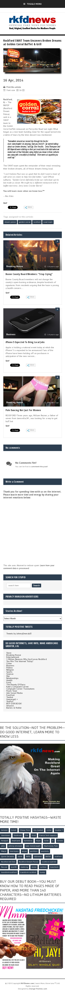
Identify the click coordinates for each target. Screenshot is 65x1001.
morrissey (14, 851)
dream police (10, 222)
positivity (45, 851)
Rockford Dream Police (28, 862)
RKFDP (48, 856)
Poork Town (11, 691)
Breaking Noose (14, 266)
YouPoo (9, 701)
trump (42, 872)
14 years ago (53, 266)
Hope (38, 840)
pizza (24, 851)
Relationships (12, 678)
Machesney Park (51, 846)
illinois (60, 840)
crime (49, 830)
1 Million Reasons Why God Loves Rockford (26, 659)
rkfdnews (38, 856)
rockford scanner (49, 862)
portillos (33, 851)
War (8, 676)
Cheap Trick (25, 830)
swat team (47, 222)
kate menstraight (33, 846)
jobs (3, 846)
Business (11, 334)
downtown (5, 835)
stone (34, 867)
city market (38, 830)
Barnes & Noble (14, 707)
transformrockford (9, 872)
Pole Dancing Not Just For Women (23, 410)
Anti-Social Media (14, 693)
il (52, 840)
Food (8, 682)
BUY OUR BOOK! (14, 703)
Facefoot (10, 695)
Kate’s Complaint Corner (17, 686)
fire (26, 835)
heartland (16, 840)
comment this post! (39, 466)
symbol (43, 867)
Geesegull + (12, 699)
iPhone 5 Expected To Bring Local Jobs (25, 342)
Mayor (3, 851)
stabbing (24, 867)
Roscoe (4, 867)
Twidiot (9, 697)
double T (59, 830)
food (34, 835)
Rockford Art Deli (8, 862)
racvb (20, 856)
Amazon (10, 705)
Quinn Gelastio (7, 856)
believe (4, 830)
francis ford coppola (48, 835)
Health (9, 680)
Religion (10, 669)
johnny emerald (15, 846)
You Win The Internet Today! (19, 661)
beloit (13, 830)
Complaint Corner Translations (20, 688)
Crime (9, 663)
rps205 (14, 867)
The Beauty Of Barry (16, 684)
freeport (4, 840)
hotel (46, 840)
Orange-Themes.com (38, 989)
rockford (36, 222)
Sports (9, 672)
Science (9, 674)
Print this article (13, 87)
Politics (9, 667)
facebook (18, 835)
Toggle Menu (34, 4)
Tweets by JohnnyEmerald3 (19, 633)
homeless (28, 840)
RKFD (28, 856)
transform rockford (28, 872)
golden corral (24, 222)
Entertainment (12, 657)
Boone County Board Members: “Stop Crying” (29, 274)
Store (8, 652)
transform (54, 867)
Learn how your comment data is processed (29, 567)
